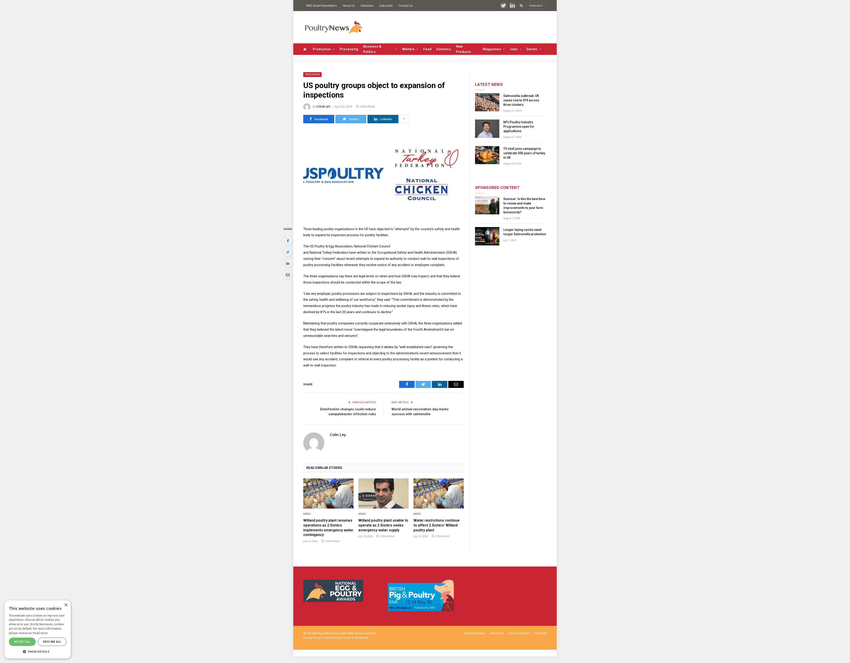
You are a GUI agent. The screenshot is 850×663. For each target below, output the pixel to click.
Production (322, 49)
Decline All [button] (52, 642)
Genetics (443, 49)
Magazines (492, 49)
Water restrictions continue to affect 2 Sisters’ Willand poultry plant (436, 525)
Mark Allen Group (352, 633)
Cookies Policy (331, 637)
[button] (37, 651)
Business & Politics (372, 49)
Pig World (540, 633)
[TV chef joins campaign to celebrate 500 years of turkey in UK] (487, 155)
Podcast (536, 5)
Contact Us (405, 6)
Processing (349, 49)
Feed (427, 49)
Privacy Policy (311, 637)
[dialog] (37, 629)
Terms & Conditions (355, 637)
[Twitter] (287, 252)
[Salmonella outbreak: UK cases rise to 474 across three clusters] (487, 102)
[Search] (521, 6)
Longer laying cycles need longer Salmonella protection (524, 232)
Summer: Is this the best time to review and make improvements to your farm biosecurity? (524, 205)
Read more (40, 633)
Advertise (367, 6)
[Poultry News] (333, 27)
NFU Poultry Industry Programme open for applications (518, 126)
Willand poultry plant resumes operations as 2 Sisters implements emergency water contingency (328, 527)
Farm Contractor (519, 633)
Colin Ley (323, 106)
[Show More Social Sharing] (404, 119)
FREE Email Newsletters (321, 6)
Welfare (408, 49)
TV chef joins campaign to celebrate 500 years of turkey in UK (524, 153)
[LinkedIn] (287, 263)
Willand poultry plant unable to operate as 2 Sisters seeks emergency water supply (383, 525)
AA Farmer (497, 633)
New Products (463, 49)
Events (531, 49)
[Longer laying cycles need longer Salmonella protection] (487, 236)
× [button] (66, 605)
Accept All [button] (22, 642)
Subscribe (386, 6)
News (306, 513)
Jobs (514, 49)
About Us (349, 6)
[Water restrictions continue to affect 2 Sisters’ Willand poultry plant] (438, 493)
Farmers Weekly (475, 633)
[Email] (287, 274)
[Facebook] (287, 240)
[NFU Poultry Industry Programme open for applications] (487, 128)
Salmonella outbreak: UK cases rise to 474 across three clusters (521, 100)
